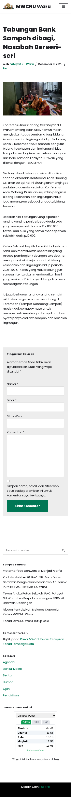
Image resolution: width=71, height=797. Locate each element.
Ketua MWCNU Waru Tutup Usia (26, 621)
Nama (12, 384)
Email (12, 400)
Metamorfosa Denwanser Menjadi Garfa (32, 571)
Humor (8, 682)
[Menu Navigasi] (63, 6)
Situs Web (14, 416)
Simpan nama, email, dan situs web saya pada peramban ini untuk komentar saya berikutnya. (33, 490)
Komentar (15, 432)
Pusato (44, 787)
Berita (7, 68)
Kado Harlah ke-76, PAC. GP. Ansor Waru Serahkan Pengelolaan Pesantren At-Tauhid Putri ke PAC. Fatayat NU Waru (35, 582)
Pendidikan (11, 695)
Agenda (9, 662)
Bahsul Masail (12, 669)
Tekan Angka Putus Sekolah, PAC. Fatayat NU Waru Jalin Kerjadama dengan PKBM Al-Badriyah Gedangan (34, 598)
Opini (6, 689)
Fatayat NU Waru (21, 64)
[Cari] (63, 550)
